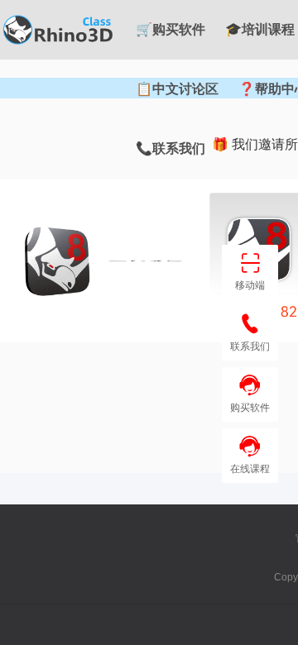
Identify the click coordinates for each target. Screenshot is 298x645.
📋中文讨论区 (177, 89)
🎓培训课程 (260, 29)
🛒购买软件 (170, 29)
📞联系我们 (170, 148)
